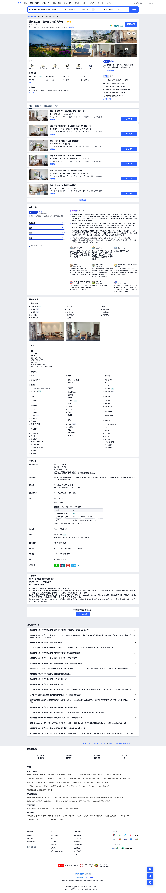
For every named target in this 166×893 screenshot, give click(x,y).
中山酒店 (120, 816)
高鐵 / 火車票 (34, 3)
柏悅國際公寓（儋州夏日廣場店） (58, 778)
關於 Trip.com (55, 835)
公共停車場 (34, 306)
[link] (138, 3)
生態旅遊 (70, 427)
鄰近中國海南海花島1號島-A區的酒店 (112, 797)
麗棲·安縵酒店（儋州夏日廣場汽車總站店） (40, 790)
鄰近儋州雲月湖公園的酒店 (35, 797)
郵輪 (83, 3)
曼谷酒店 (71, 816)
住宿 (19, 3)
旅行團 (109, 3)
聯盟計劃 (77, 841)
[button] (116, 3)
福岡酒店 (106, 816)
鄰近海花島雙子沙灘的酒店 (53, 797)
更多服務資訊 (31, 841)
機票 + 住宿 (68, 3)
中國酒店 (96, 743)
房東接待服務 (35, 433)
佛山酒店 (126, 816)
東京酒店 (50, 816)
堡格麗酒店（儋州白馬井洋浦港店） (38, 786)
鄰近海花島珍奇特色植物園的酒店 (54, 801)
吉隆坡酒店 (30, 819)
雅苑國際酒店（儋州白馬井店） (105, 782)
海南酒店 (104, 743)
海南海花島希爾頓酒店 (114, 774)
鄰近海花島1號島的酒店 (70, 797)
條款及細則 (54, 845)
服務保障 (30, 838)
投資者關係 (77, 835)
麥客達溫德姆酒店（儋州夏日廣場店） (60, 782)
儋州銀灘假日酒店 (74, 778)
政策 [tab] (56, 106)
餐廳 (68, 309)
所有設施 (31, 82)
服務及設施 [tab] (48, 106)
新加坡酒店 (52, 819)
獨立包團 (101, 3)
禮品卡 (77, 3)
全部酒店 (77, 848)
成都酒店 (45, 819)
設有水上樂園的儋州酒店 (71, 808)
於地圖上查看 (107, 99)
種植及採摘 (71, 433)
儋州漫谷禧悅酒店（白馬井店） (36, 774)
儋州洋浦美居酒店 (103, 786)
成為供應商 (77, 851)
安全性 (76, 854)
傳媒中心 (53, 838)
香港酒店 (37, 816)
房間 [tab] (30, 106)
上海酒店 (78, 816)
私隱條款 (53, 848)
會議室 (33, 312)
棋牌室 (33, 309)
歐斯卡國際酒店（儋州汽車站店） (92, 778)
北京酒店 (113, 816)
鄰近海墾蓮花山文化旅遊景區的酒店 (89, 797)
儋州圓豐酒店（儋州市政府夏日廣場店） (62, 786)
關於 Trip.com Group (57, 851)
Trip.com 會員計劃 (79, 838)
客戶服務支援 (31, 835)
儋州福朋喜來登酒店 (54, 774)
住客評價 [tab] (38, 106)
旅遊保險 (91, 3)
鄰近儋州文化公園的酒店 (34, 801)
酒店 (90, 743)
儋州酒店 (111, 743)
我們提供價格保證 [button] (118, 26)
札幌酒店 (38, 819)
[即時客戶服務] (150, 882)
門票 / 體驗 (57, 3)
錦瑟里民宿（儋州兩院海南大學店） (47, 21)
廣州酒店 (57, 816)
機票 (25, 3)
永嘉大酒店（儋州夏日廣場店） (36, 778)
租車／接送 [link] (46, 3)
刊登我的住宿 (78, 845)
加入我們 (53, 841)
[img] (50, 43)
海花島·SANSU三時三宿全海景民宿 (86, 786)
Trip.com (84, 743)
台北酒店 (64, 816)
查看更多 (31, 92)
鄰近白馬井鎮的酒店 (71, 801)
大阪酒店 (85, 816)
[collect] (150, 869)
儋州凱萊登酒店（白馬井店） (70, 774)
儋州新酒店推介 (32, 808)
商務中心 (70, 312)
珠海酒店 (43, 816)
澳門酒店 (92, 816)
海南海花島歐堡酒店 (126, 778)
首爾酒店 (99, 816)
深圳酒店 (30, 816)
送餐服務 (70, 383)
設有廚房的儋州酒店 (57, 808)
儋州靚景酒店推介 (43, 808)
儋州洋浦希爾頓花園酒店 (110, 778)
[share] (150, 876)
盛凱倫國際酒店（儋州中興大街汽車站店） (93, 774)
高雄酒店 (60, 819)
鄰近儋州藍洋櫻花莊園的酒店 (101, 801)
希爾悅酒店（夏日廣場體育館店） (37, 782)
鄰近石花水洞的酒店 (85, 801)
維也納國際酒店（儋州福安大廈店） (84, 782)
